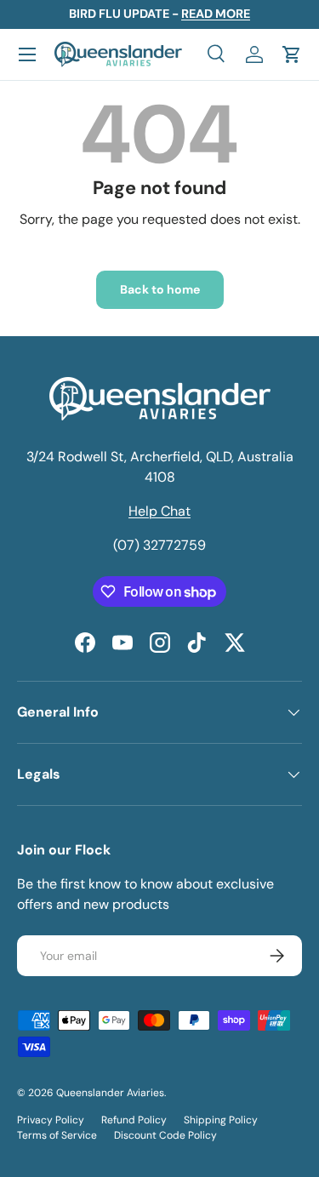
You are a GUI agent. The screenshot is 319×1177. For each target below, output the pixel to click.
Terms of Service (57, 1135)
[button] (291, 54)
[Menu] (27, 54)
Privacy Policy (50, 1120)
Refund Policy (134, 1120)
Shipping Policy (221, 1120)
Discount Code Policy (165, 1135)
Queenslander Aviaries (110, 1093)
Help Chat (159, 511)
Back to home (160, 289)
